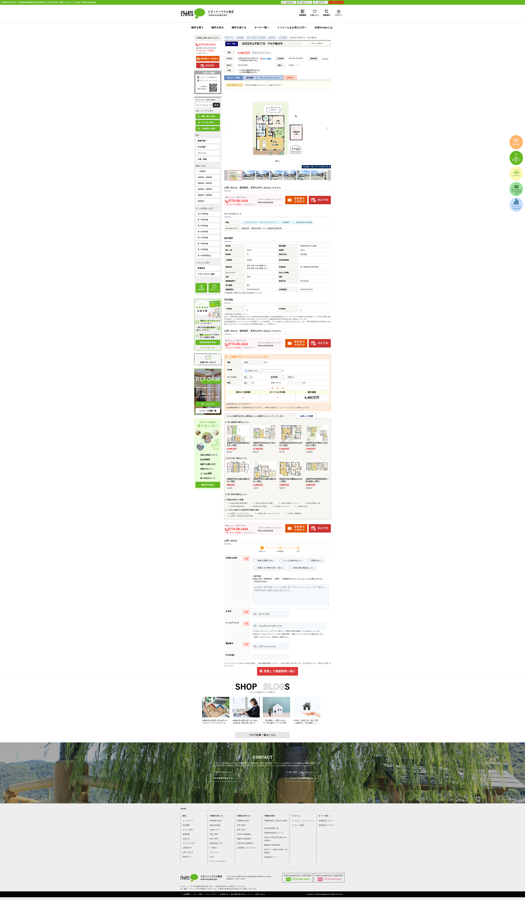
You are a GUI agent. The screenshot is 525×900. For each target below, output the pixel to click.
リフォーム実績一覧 (207, 411)
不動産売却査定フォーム (274, 833)
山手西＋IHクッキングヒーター (268, 513)
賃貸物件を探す (243, 821)
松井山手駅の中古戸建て (265, 503)
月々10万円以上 (204, 255)
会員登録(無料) (232, 408)
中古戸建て (202, 147)
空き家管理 (205, 459)
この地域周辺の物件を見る (247, 60)
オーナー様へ (261, 27)
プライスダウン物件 (206, 274)
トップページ (188, 821)
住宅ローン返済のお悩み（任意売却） (275, 851)
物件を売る (218, 27)
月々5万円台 (203, 226)
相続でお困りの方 (208, 464)
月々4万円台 (203, 220)
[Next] (327, 128)
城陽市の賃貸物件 (244, 839)
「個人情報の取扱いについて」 (268, 663)
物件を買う (197, 27)
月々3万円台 (203, 214)
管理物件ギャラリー (327, 825)
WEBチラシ (187, 857)
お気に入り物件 (306, 416)
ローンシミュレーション (270, 78)
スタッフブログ (189, 843)
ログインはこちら (207, 347)
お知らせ (186, 839)
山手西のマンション (282, 506)
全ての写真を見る (316, 167)
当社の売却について (209, 455)
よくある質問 (206, 473)
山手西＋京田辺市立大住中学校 (241, 516)
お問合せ (290, 78)
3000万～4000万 (205, 189)
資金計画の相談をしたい (303, 568)
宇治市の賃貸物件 (244, 834)
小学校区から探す (208, 129)
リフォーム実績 (297, 825)
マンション (202, 153)
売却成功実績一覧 (271, 828)
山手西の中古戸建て (259, 506)
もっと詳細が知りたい (293, 560)
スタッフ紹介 (188, 830)
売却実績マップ (270, 857)
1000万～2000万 (205, 177)
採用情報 (186, 834)
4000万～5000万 (205, 195)
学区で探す (214, 834)
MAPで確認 (266, 59)
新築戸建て (202, 141)
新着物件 (201, 268)
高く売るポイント (208, 478)
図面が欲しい (317, 560)
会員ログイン (215, 830)
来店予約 (321, 2)
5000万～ (202, 201)
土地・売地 (202, 159)
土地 (211, 857)
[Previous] (228, 128)
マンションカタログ (218, 861)
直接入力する (254, 371)
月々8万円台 (203, 244)
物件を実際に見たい (266, 560)
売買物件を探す (216, 821)
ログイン (336, 2)
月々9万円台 (203, 249)
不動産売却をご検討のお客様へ (275, 822)
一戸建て (213, 848)
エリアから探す (207, 122)
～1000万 (202, 171)
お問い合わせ (188, 852)
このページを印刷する (208, 77)
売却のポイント (207, 469)
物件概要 (249, 78)
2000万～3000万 (205, 183)
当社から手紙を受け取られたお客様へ (275, 839)
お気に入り (305, 2)
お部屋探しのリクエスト (246, 848)
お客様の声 (187, 848)
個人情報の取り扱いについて (241, 894)
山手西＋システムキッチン (240, 513)
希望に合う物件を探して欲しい (271, 568)
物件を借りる (239, 27)
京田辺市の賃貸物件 (245, 843)
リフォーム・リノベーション (302, 821)
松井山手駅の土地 (313, 503)
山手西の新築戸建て (237, 506)
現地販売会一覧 (216, 843)
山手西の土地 (302, 506)
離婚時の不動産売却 (272, 845)
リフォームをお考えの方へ (292, 27)
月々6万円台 (203, 232)
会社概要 (186, 825)
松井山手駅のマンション (290, 503)
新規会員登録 (215, 825)
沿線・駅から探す (208, 116)
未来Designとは (324, 27)
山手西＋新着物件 (294, 513)
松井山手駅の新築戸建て (239, 503)
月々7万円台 (203, 238)
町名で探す (214, 839)
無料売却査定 (207, 485)
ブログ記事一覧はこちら (262, 735)
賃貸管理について (326, 821)
